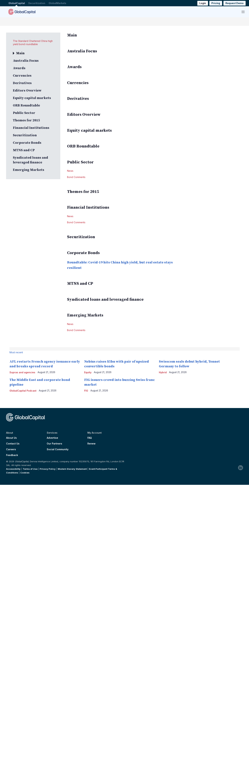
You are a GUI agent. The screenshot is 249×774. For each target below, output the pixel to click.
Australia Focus (26, 61)
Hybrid (163, 372)
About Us (11, 438)
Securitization (36, 3)
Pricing (215, 3)
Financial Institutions (31, 128)
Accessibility (13, 469)
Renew (91, 443)
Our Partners (54, 443)
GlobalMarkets (57, 3)
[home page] (22, 12)
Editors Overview (27, 90)
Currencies (22, 76)
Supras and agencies (22, 372)
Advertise (52, 438)
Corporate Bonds (27, 143)
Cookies (24, 472)
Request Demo (234, 3)
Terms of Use (30, 469)
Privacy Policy (48, 469)
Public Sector (24, 113)
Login (202, 3)
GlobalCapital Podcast (22, 390)
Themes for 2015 (26, 120)
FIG (86, 390)
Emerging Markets (28, 170)
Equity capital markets (32, 98)
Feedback (12, 455)
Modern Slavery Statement (72, 469)
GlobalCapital (16, 3)
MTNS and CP (24, 150)
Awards (19, 68)
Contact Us (12, 443)
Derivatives (22, 83)
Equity (87, 372)
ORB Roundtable (26, 105)
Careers (11, 449)
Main (20, 53)
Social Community (57, 449)
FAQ (89, 438)
